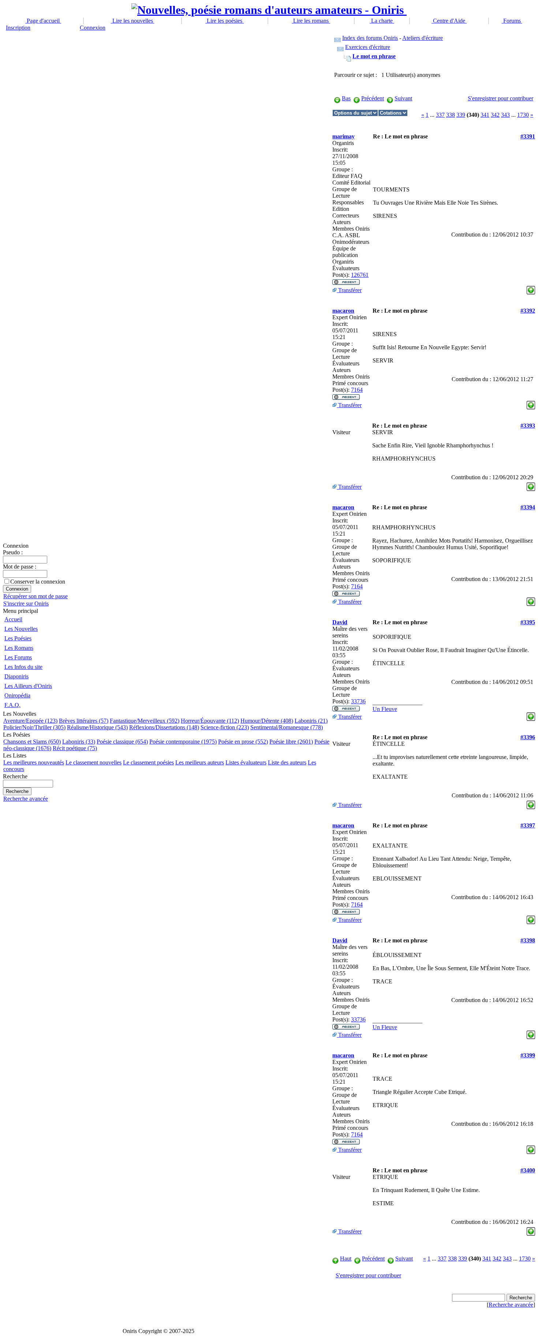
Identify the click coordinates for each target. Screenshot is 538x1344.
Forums (512, 21)
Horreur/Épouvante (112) (210, 721)
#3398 (527, 940)
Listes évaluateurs (245, 762)
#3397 (527, 825)
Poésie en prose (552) (243, 741)
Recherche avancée (25, 799)
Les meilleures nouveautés (33, 762)
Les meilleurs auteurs (199, 762)
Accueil (13, 619)
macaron (343, 311)
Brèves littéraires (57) (83, 721)
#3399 (527, 1055)
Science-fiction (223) (225, 727)
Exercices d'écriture (367, 47)
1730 (523, 115)
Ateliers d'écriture (422, 38)
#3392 (527, 311)
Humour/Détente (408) (266, 721)
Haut (345, 1258)
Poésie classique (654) (122, 741)
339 (460, 115)
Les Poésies (17, 638)
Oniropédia (17, 695)
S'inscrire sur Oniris (26, 603)
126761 (360, 275)
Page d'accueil (43, 21)
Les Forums (18, 657)
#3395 (527, 622)
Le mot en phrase (374, 56)
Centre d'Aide (449, 21)
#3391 (527, 136)
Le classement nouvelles (94, 762)
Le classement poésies (148, 762)
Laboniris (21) (311, 721)
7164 (357, 390)
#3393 (527, 425)
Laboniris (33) (78, 741)
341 (485, 115)
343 (505, 115)
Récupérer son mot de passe (35, 596)
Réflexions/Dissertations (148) (164, 727)
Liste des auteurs (287, 762)
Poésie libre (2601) (291, 741)
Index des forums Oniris (370, 38)
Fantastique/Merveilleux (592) (144, 721)
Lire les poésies (224, 21)
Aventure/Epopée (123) (30, 721)
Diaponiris (16, 676)
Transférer (349, 290)
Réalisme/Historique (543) (97, 727)
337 (440, 115)
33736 (358, 701)
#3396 (527, 737)
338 (450, 115)
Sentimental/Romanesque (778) (286, 727)
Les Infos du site (23, 667)
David (339, 622)
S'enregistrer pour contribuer (500, 98)
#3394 (527, 507)
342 (495, 115)
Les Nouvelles (21, 629)
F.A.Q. (12, 705)
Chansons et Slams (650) (32, 741)
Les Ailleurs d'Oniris (28, 686)
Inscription (18, 28)
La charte (382, 21)
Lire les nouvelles (132, 21)
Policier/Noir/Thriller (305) (34, 727)
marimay (343, 136)
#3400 (527, 1170)
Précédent (372, 98)
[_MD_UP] (531, 288)
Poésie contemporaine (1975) (183, 741)
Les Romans (18, 648)
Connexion (92, 28)
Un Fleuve (385, 709)
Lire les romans (311, 21)
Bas (346, 98)
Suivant (403, 98)
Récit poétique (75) (75, 748)
